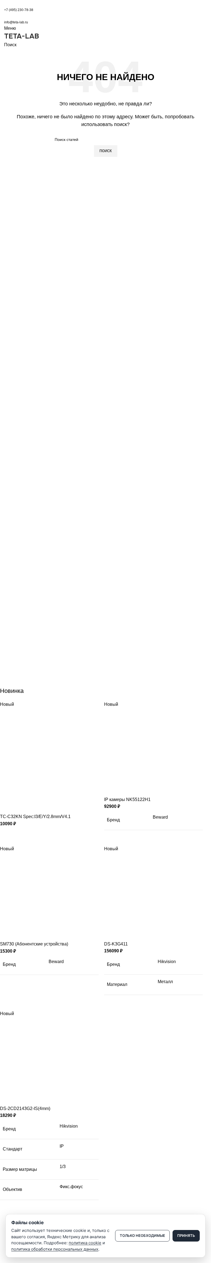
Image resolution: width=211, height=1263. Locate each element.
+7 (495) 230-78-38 (18, 10)
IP (62, 1146)
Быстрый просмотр (22, 806)
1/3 (63, 1166)
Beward (160, 817)
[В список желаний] (36, 806)
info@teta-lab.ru (16, 22)
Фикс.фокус (71, 1186)
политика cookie (85, 1242)
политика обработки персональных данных (54, 1249)
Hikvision (167, 961)
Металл (165, 981)
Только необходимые (142, 1235)
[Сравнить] (7, 806)
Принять (186, 1235)
